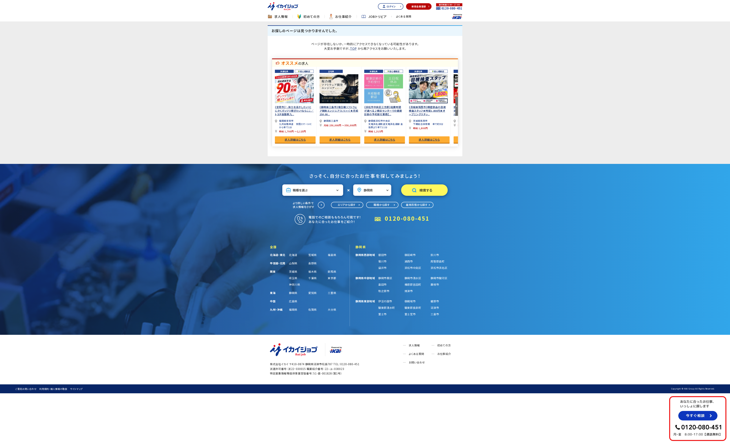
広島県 (293, 301)
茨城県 (293, 271)
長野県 (312, 263)
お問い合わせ (417, 362)
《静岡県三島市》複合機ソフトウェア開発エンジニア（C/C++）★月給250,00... (339, 110)
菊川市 (382, 261)
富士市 (382, 314)
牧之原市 (384, 291)
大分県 (332, 309)
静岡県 (293, 293)
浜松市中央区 (413, 268)
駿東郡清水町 (386, 308)
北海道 (293, 255)
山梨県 (293, 263)
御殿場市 (410, 301)
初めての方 (311, 16)
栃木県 (312, 271)
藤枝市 (435, 284)
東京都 (332, 278)
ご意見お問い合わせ (25, 388)
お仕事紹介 (343, 16)
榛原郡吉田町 (413, 284)
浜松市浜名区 (439, 268)
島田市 (382, 284)
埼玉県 (293, 278)
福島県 (332, 255)
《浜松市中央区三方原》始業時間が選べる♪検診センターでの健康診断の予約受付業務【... (383, 110)
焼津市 (409, 291)
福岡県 (293, 309)
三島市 (435, 314)
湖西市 (409, 261)
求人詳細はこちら (295, 139)
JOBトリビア (377, 16)
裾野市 (435, 301)
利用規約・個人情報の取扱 (53, 388)
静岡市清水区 (413, 278)
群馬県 (332, 271)
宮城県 (312, 255)
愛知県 (312, 293)
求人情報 (281, 16)
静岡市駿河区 (439, 278)
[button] (456, 106)
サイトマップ (76, 388)
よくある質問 (403, 16)
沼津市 (435, 308)
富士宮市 (410, 314)
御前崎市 (410, 255)
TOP (353, 48)
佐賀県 (312, 309)
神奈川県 (294, 284)
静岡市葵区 (385, 278)
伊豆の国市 (385, 301)
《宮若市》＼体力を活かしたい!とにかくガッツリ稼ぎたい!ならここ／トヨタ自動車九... (294, 110)
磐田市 (382, 255)
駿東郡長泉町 (413, 308)
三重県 (332, 293)
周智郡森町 (438, 261)
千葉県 (312, 278)
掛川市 (435, 255)
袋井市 (382, 268)
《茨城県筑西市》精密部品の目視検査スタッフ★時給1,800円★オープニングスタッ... (427, 110)
